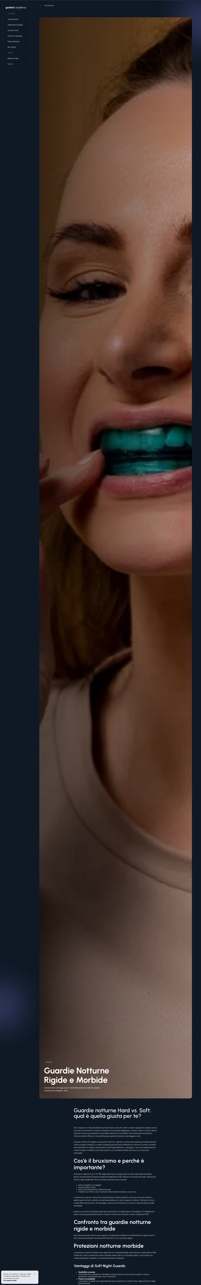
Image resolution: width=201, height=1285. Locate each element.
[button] (34, 1274)
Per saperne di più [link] (10, 1280)
